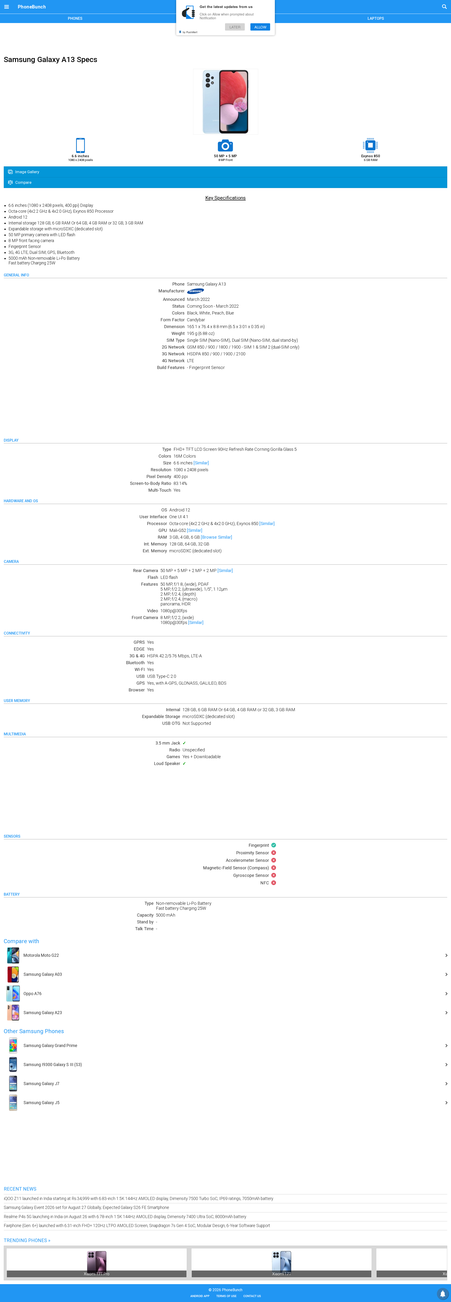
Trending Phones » (27, 1240)
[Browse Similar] (216, 537)
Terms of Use (226, 1296)
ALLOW (260, 26)
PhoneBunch (32, 7)
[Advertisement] (225, 38)
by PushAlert (190, 32)
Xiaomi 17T (281, 1274)
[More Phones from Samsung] (195, 292)
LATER (235, 26)
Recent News (20, 1189)
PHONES (75, 18)
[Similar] (201, 462)
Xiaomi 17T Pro (96, 1274)
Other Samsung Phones (34, 1031)
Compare (22, 182)
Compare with (21, 941)
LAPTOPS (376, 18)
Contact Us (252, 1296)
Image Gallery (26, 171)
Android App (200, 1296)
